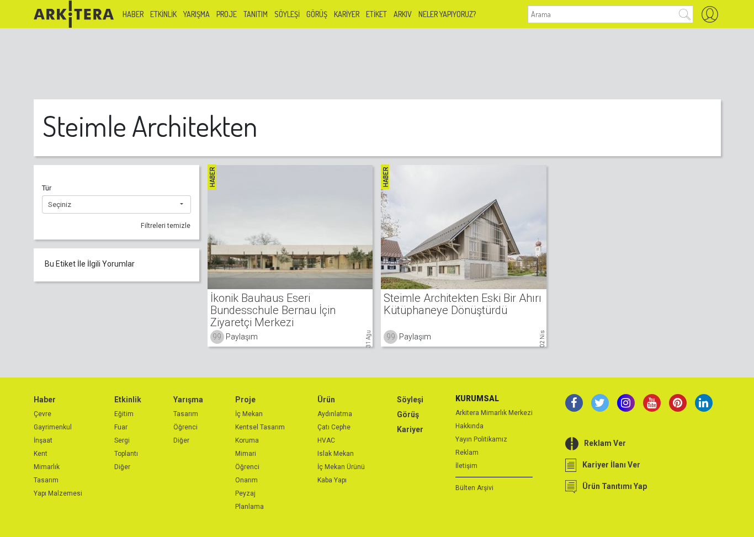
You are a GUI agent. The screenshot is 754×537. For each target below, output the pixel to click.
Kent (40, 454)
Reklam (467, 452)
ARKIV (403, 14)
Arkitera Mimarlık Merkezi (494, 413)
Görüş (316, 14)
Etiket (376, 14)
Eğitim (124, 414)
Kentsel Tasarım (260, 427)
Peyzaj (245, 493)
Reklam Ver (605, 443)
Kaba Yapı (332, 480)
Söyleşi (287, 14)
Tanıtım (255, 14)
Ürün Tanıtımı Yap (614, 486)
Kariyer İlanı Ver (611, 464)
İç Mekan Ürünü (341, 467)
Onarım (246, 480)
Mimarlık (47, 467)
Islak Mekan (335, 454)
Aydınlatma (334, 414)
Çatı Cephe (334, 427)
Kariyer (346, 14)
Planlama (249, 507)
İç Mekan (249, 414)
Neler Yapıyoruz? (447, 14)
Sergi (122, 440)
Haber (133, 14)
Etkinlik (163, 14)
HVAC (326, 440)
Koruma (247, 440)
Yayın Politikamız (481, 439)
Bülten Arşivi (474, 488)
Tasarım (46, 480)
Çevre (42, 414)
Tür (46, 188)
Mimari (245, 454)
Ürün (326, 399)
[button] (116, 204)
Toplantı (126, 454)
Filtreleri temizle (165, 226)
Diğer (122, 467)
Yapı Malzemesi (58, 493)
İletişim (466, 466)
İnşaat (43, 440)
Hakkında (469, 426)
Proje (226, 14)
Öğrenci (185, 427)
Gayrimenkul (53, 427)
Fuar (121, 427)
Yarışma (196, 14)
